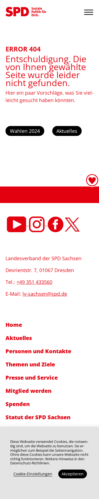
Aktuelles (66, 131)
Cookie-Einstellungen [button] (32, 473)
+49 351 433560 (34, 282)
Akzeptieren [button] (73, 473)
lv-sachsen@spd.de (45, 293)
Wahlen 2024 (25, 131)
